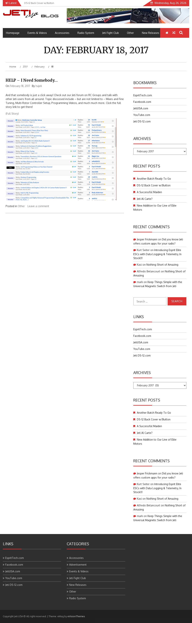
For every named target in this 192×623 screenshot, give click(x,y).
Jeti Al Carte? (144, 198)
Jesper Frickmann (147, 239)
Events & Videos (37, 32)
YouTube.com (141, 114)
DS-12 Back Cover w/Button (153, 185)
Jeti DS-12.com (142, 121)
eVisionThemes (76, 616)
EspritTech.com (142, 95)
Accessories (62, 32)
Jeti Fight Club (110, 32)
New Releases (150, 32)
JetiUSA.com (140, 108)
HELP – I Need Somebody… (32, 80)
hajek (39, 85)
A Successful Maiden (149, 192)
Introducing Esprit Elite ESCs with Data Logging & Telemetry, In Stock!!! (157, 254)
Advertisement (78, 564)
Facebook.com (142, 101)
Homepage (13, 32)
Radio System (85, 32)
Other (130, 32)
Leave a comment (38, 206)
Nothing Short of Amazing (162, 264)
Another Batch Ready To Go (154, 178)
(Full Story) (12, 113)
